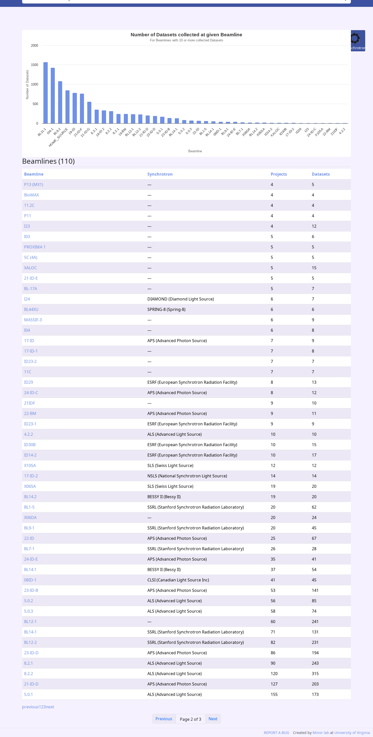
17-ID (29, 340)
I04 (27, 330)
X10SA (30, 465)
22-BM (30, 413)
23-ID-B (31, 590)
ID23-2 (30, 361)
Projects (279, 174)
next (50, 707)
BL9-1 (29, 528)
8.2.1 (28, 663)
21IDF (29, 403)
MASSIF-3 (33, 320)
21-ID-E (31, 278)
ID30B (30, 444)
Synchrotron (160, 174)
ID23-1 (30, 424)
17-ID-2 (31, 476)
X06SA (30, 486)
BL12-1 (30, 621)
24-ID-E (31, 559)
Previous (164, 719)
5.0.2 (28, 601)
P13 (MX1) (33, 184)
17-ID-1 (31, 351)
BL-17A (30, 288)
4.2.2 (28, 434)
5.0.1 (28, 694)
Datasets (321, 174)
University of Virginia (352, 732)
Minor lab (321, 732)
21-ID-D (31, 684)
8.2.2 (28, 673)
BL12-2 (30, 642)
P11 (27, 216)
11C (27, 372)
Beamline (33, 174)
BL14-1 (30, 632)
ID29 (28, 382)
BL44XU (31, 309)
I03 (27, 236)
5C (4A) (30, 257)
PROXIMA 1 (35, 247)
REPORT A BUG (276, 732)
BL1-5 (29, 507)
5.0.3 (28, 611)
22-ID (29, 538)
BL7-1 (29, 548)
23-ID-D (31, 653)
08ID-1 (30, 580)
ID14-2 (30, 455)
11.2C (29, 205)
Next (213, 719)
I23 (27, 226)
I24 (27, 299)
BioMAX (31, 195)
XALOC (30, 268)
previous (30, 707)
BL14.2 (30, 496)
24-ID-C (31, 392)
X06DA (30, 517)
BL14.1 (30, 569)
